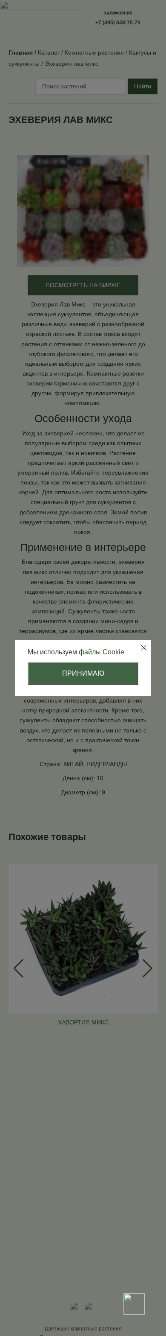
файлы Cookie (101, 652)
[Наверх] (134, 1274)
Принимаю (83, 673)
